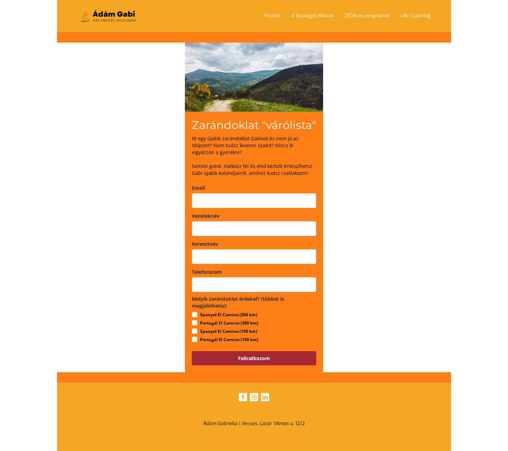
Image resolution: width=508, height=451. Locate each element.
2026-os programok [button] (367, 15)
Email (198, 188)
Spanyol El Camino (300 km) (228, 315)
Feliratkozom (254, 358)
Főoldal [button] (272, 15)
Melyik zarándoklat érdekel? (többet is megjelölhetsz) (238, 302)
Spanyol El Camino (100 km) (228, 331)
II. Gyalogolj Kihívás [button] (313, 15)
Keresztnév (205, 244)
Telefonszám (207, 272)
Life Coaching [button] (415, 15)
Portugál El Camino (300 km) (229, 323)
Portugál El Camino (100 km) (229, 339)
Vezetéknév (205, 216)
